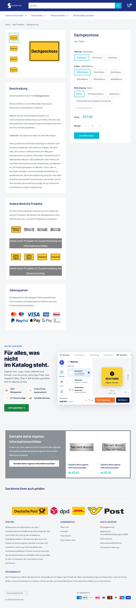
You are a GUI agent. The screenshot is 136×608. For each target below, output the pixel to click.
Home (7, 24)
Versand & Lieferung (109, 547)
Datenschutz (106, 538)
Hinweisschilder (57, 15)
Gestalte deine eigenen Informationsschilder (34, 463)
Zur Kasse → (123, 400)
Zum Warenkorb (86, 135)
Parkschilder (37, 15)
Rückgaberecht (107, 527)
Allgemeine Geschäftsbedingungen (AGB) (114, 532)
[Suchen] (118, 6)
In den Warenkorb (104, 400)
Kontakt (64, 531)
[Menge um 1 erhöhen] (100, 126)
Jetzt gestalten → (16, 408)
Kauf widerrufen (68, 540)
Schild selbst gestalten (83, 15)
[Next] (130, 454)
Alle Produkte (18, 24)
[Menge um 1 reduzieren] (85, 126)
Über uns (64, 527)
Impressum (65, 535)
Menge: (77, 125)
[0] (128, 5)
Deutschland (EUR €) (15, 593)
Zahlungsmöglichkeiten (111, 543)
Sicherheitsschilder (14, 15)
